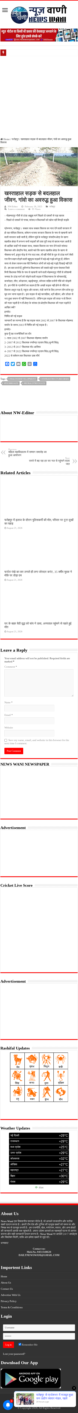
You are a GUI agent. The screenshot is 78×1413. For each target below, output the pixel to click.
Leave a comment (16, 209)
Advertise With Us (10, 1294)
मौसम (41, 1187)
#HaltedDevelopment (22, 379)
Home (6, 139)
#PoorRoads (11, 383)
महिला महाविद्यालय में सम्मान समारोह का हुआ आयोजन (27, 452)
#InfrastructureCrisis (55, 379)
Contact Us (7, 1288)
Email (8, 714)
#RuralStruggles (34, 383)
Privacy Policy (9, 1301)
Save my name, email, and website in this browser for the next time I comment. (36, 742)
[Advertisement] (39, 97)
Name (8, 702)
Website (8, 727)
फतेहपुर (15, 139)
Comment (10, 666)
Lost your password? (14, 1353)
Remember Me (29, 1344)
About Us (6, 1282)
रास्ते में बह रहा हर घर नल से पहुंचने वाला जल (49, 461)
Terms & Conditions (12, 1307)
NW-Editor (13, 206)
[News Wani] (39, 13)
